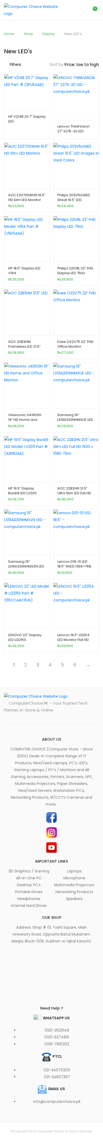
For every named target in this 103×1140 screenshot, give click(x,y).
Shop (28, 33)
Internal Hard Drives (29, 905)
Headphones (28, 898)
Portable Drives (29, 891)
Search (70, 10)
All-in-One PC (28, 878)
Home (9, 33)
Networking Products (74, 891)
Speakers (74, 898)
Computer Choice (51, 1131)
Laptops (74, 871)
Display (49, 33)
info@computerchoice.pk (57, 1101)
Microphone (74, 878)
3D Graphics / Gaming (28, 871)
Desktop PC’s (29, 885)
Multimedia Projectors (74, 885)
